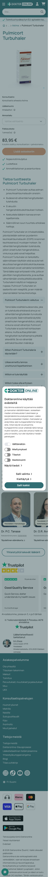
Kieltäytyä (23, 479)
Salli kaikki (23, 485)
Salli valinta (23, 474)
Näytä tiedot (12, 465)
